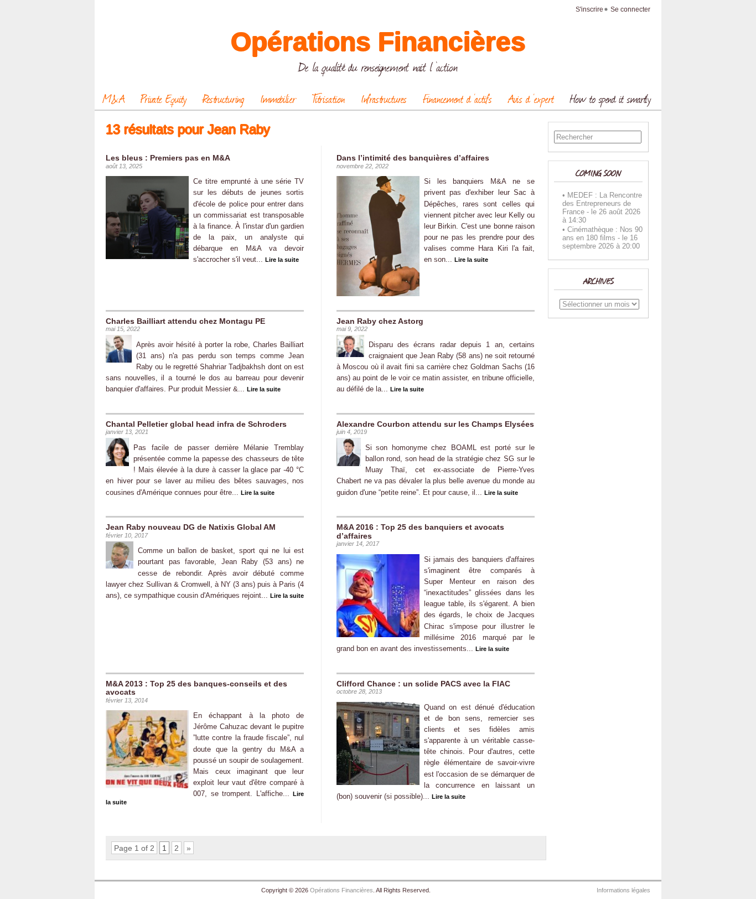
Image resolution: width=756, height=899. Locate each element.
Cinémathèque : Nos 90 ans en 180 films (602, 233)
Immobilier (278, 98)
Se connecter (630, 9)
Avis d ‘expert (531, 98)
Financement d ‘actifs (457, 98)
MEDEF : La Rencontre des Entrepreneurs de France (602, 203)
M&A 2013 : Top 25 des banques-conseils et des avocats (196, 687)
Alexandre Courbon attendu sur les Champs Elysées (435, 424)
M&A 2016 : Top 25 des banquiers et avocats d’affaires (420, 531)
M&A (114, 98)
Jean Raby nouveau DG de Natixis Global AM (191, 527)
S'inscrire (589, 9)
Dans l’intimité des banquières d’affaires (412, 157)
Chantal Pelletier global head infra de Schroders (196, 424)
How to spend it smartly (610, 98)
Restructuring (223, 98)
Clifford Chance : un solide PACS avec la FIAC (423, 683)
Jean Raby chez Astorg (379, 321)
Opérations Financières (378, 41)
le (594, 212)
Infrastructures (384, 98)
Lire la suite (282, 259)
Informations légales (623, 890)
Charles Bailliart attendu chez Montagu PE (185, 321)
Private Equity (164, 98)
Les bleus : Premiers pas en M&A (168, 157)
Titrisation (328, 98)
